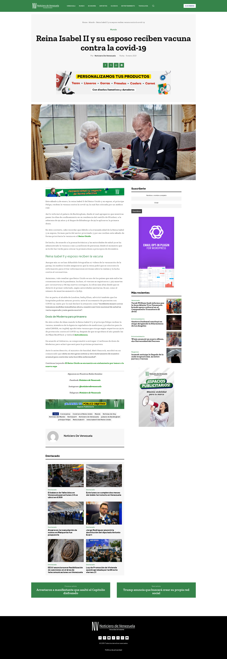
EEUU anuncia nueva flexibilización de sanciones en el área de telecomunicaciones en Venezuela (65, 570)
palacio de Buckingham (110, 417)
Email (156, 203)
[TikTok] (113, 638)
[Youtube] (127, 638)
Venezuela (135, 300)
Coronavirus (65, 414)
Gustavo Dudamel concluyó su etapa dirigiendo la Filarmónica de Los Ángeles (147, 323)
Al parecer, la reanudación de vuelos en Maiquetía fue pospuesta (62, 532)
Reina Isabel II (78, 420)
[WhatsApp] (116, 65)
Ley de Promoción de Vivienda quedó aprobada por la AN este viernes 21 (102, 570)
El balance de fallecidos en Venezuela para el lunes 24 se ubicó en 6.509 (63, 495)
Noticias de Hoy (109, 414)
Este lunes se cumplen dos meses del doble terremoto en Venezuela (103, 493)
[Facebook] (105, 65)
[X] (110, 65)
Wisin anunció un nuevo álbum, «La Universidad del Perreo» (147, 340)
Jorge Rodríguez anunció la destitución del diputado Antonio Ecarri (103, 532)
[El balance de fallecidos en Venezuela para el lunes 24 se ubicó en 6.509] (66, 475)
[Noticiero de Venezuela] (54, 436)
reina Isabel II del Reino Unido (99, 420)
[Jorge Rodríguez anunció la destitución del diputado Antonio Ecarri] (104, 513)
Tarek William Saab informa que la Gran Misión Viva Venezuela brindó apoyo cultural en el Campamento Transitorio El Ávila (147, 307)
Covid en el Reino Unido (83, 414)
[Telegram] (121, 65)
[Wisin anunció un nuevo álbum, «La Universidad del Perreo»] (173, 338)
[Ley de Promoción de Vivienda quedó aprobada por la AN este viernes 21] (104, 550)
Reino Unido (84, 236)
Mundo (92, 22)
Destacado (52, 489)
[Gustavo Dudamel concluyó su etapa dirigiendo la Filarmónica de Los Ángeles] (173, 322)
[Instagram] (104, 638)
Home (84, 22)
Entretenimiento (138, 319)
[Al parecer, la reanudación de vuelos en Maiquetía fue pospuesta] (66, 513)
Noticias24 (72, 417)
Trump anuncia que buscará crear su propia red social (156, 591)
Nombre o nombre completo (156, 195)
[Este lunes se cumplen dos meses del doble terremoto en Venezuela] (104, 475)
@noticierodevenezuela (90, 386)
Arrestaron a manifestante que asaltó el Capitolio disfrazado (70, 591)
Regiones (135, 352)
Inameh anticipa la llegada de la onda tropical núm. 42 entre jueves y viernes (147, 356)
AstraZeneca (81, 334)
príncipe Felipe (64, 420)
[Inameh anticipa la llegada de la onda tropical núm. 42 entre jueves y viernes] (173, 355)
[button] (153, 6)
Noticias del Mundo (57, 417)
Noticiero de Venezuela (105, 56)
